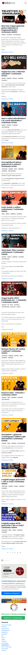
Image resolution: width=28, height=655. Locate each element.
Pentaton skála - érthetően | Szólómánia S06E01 (13, 394)
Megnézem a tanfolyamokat (13, 618)
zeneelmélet (9, 34)
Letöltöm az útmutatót (11, 593)
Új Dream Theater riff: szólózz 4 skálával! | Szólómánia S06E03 (13, 351)
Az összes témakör (6, 625)
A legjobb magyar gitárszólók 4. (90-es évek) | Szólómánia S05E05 (13, 482)
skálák (3, 213)
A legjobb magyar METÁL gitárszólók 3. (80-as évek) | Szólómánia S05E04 (12, 525)
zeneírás (18, 306)
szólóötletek (20, 168)
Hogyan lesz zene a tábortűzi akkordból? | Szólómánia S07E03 (13, 74)
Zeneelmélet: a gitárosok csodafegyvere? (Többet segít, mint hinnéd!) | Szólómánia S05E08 (13, 438)
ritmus (15, 168)
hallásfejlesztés (5, 630)
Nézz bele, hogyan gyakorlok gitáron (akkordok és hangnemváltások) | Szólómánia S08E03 (12, 29)
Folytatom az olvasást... (7, 52)
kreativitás (14, 78)
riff (8, 304)
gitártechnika (4, 168)
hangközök (9, 78)
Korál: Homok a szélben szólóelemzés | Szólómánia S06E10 (12, 209)
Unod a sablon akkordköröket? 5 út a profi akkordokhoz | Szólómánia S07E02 (13, 120)
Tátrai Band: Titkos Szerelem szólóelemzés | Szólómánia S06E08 (12, 252)
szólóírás (7, 213)
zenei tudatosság (16, 34)
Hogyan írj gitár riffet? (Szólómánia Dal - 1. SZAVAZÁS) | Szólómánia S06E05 (13, 300)
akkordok (4, 34)
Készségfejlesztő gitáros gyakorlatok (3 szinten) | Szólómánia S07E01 (11, 164)
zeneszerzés (4, 80)
